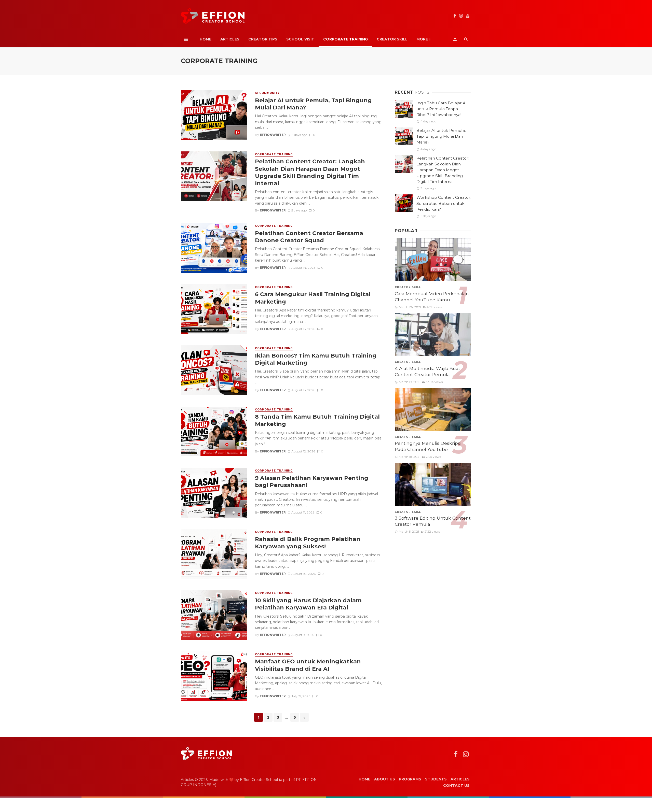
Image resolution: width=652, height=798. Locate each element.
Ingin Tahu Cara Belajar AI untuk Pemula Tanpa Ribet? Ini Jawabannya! (441, 109)
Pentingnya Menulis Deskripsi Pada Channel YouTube (428, 446)
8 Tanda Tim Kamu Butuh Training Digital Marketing (317, 420)
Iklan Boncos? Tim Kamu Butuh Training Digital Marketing (315, 359)
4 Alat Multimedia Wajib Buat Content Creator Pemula (427, 371)
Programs (410, 779)
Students (436, 779)
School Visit (300, 39)
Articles (229, 39)
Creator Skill (392, 39)
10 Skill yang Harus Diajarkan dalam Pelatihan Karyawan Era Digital (308, 604)
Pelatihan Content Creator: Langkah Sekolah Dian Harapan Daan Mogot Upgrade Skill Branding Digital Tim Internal (310, 172)
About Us (384, 779)
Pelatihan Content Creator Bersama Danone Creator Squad (309, 237)
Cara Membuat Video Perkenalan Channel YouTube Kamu (432, 297)
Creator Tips (262, 39)
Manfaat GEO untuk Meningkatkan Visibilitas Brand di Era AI (308, 665)
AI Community (267, 93)
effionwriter (273, 135)
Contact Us (456, 785)
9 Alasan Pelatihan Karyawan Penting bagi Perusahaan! (311, 481)
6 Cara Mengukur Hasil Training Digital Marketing (313, 298)
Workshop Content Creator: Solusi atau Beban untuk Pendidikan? (443, 203)
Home (205, 39)
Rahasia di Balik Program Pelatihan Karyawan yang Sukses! (307, 542)
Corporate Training (345, 39)
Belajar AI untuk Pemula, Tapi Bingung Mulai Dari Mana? (313, 104)
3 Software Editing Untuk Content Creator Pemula (433, 521)
